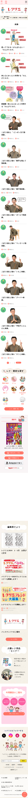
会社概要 (5, 777)
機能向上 (5, 53)
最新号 (13, 764)
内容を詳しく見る (15, 452)
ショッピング (19, 767)
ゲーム (11, 17)
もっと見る (14, 639)
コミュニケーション (8, 610)
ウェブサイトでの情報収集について (7, 786)
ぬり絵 (23, 17)
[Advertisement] (14, 486)
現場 (4, 608)
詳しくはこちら (14, 713)
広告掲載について (21, 790)
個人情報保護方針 (7, 782)
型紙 (26, 17)
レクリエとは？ (2, 3)
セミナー (5, 582)
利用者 (22, 53)
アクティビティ (12, 608)
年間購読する (15, 458)
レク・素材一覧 (14, 409)
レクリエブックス (9, 767)
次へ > (18, 362)
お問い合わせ (19, 786)
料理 (20, 17)
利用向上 (11, 332)
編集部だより (14, 769)
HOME (7, 764)
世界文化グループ (7, 790)
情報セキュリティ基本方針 (21, 778)
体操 (14, 17)
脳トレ (17, 17)
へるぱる (10, 756)
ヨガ (17, 53)
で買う (18, 468)
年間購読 (6, 3)
